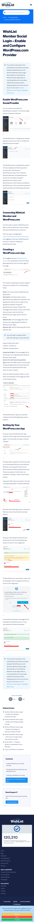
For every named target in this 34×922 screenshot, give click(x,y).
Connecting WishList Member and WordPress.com (16, 770)
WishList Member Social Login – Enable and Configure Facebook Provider (14, 714)
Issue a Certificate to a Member (14, 749)
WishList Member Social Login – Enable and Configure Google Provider (14, 722)
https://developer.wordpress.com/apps (15, 236)
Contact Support (12, 802)
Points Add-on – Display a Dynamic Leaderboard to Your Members (13, 744)
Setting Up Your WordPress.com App (15, 780)
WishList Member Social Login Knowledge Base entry (17, 90)
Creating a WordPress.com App (15, 775)
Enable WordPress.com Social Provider (15, 764)
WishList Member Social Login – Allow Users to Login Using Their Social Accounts (14, 737)
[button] (30, 4)
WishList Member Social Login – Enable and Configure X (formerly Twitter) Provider (14, 729)
